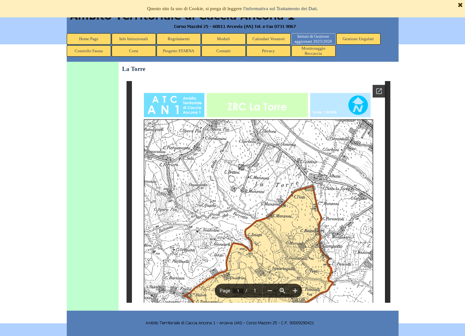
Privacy (268, 50)
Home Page (88, 38)
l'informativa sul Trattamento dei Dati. (280, 8)
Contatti (223, 50)
